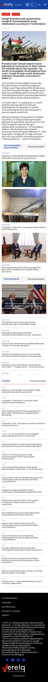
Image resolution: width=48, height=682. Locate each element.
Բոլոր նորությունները (38, 381)
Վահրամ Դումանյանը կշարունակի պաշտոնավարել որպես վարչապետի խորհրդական (18, 457)
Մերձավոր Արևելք (11, 611)
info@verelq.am (18, 676)
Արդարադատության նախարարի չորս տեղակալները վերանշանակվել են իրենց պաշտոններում (20, 525)
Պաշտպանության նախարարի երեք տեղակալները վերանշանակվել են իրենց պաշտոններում (20, 538)
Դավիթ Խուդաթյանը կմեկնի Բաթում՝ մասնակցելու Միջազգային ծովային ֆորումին (22, 491)
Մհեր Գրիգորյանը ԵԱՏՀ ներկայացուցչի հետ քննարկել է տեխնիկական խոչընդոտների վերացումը (21, 413)
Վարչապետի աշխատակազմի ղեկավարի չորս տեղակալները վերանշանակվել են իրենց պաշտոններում (22, 480)
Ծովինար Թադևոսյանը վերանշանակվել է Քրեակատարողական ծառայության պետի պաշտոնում (20, 560)
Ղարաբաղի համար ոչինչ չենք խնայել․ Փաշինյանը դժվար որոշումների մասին (19, 323)
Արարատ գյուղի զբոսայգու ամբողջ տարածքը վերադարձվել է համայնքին (22, 572)
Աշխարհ (5, 615)
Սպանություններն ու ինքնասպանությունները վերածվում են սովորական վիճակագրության (22, 445)
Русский (16, 14)
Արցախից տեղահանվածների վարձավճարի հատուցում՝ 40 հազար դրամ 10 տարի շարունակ (23, 366)
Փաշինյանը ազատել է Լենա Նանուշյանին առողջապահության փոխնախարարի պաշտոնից (20, 502)
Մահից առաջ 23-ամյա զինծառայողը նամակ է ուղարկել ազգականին (22, 582)
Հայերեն (6, 14)
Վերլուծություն (10, 598)
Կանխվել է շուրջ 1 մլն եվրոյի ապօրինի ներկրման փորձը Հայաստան (23, 424)
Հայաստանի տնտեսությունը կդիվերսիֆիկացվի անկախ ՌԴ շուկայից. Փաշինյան (23, 345)
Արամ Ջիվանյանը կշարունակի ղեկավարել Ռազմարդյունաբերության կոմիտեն (20, 514)
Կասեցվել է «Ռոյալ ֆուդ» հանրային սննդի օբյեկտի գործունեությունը (20, 402)
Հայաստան (6, 602)
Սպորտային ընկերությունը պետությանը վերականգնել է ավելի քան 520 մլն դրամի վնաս (22, 468)
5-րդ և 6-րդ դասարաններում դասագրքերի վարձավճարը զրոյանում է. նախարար (20, 435)
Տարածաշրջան (8, 607)
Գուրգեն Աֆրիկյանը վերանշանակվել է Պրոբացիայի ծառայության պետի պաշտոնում (22, 549)
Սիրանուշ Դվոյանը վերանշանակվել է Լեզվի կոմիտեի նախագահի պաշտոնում (21, 391)
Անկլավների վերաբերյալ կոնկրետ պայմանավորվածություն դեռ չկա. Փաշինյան (21, 334)
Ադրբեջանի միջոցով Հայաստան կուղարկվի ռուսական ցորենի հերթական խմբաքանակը (21, 355)
